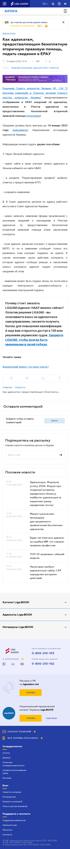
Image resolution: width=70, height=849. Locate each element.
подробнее (33, 115)
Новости (20, 387)
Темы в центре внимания (15, 806)
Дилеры (7, 757)
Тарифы (30, 692)
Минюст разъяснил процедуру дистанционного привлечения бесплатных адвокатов (46, 521)
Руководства (9, 797)
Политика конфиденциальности (13, 764)
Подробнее (51, 718)
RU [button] (44, 3)
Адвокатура (9, 33)
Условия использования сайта (14, 771)
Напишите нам (10, 825)
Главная (7, 387)
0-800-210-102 (43, 663)
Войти (54, 421)
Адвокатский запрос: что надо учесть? (26, 366)
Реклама (7, 778)
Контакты (7, 834)
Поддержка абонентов (14, 820)
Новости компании (12, 792)
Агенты (6, 753)
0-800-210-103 (43, 653)
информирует (20, 130)
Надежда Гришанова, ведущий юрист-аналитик (35, 68)
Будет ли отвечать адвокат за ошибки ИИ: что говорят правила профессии (47, 541)
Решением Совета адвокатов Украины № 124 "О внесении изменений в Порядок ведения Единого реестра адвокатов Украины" (35, 93)
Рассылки (7, 830)
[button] (5, 4)
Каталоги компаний (12, 801)
